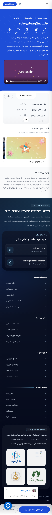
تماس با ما (10, 399)
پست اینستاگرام (12, 307)
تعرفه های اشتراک (13, 335)
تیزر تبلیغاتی (11, 289)
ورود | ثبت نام (10, 4)
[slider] (23, 81)
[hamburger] (46, 4)
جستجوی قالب (12, 330)
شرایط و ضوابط (12, 376)
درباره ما (9, 393)
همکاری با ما (11, 417)
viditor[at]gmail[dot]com (34, 261)
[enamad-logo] (36, 457)
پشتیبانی (9, 411)
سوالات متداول (12, 370)
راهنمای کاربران (12, 364)
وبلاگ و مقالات (12, 405)
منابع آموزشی (11, 358)
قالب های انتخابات (13, 341)
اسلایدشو (10, 295)
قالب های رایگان (12, 324)
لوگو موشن (28, 18)
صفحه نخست (42, 18)
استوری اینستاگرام (13, 301)
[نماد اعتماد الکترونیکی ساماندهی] (15, 476)
